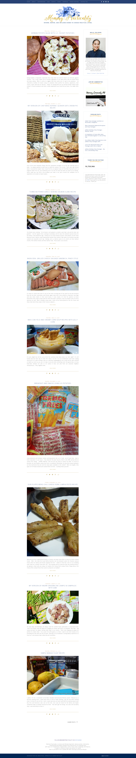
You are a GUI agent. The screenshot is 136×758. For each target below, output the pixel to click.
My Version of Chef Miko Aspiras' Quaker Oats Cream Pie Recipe (53, 107)
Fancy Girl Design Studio (38, 755)
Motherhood (41, 1)
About (34, 1)
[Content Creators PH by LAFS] (96, 105)
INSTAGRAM (78, 740)
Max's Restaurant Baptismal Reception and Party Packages (95, 126)
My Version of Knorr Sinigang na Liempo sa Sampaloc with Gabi (53, 587)
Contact (94, 73)
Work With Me (100, 73)
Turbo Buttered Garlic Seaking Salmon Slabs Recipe (53, 192)
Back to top (105, 755)
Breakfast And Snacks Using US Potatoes (52, 383)
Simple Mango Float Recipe (53, 653)
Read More (53, 90)
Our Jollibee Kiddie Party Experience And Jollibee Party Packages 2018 (95, 140)
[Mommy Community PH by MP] (96, 98)
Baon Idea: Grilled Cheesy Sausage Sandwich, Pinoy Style (52, 258)
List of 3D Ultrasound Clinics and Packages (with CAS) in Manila (93, 145)
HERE (88, 180)
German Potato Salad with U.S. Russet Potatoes (52, 33)
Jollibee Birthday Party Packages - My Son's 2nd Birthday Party (95, 149)
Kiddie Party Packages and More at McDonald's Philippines (94, 121)
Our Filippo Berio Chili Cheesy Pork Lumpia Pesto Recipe (53, 484)
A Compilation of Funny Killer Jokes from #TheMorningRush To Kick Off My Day (95, 136)
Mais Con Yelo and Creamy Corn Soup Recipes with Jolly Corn (53, 321)
